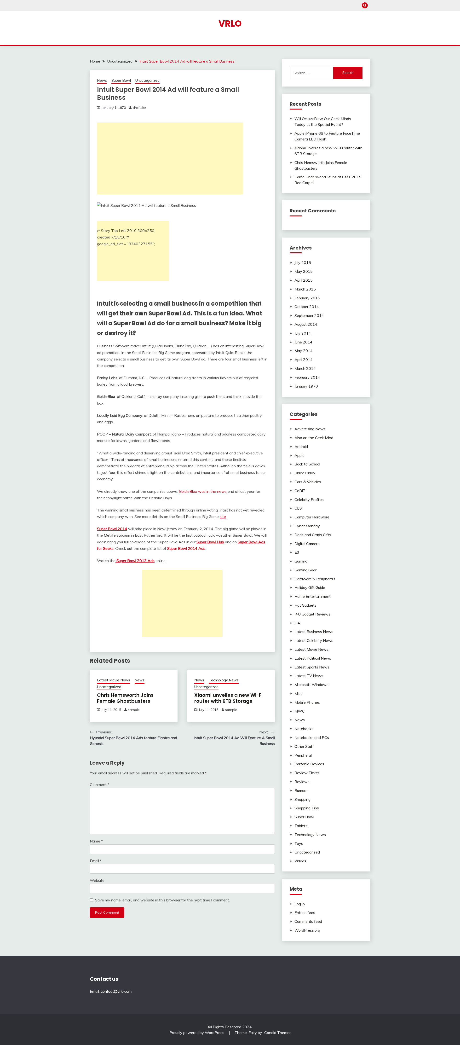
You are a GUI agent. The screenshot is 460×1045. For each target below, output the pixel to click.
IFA (297, 623)
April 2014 (303, 359)
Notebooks (303, 728)
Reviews (302, 781)
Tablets (300, 825)
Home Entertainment (312, 596)
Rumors (300, 790)
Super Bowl (121, 80)
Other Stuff (304, 746)
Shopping (302, 799)
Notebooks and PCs (311, 737)
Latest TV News (308, 675)
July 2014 (302, 333)
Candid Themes (277, 1032)
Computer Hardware (311, 517)
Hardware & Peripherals (314, 578)
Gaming (300, 561)
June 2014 (303, 342)
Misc (298, 693)
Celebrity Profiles (309, 499)
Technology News (224, 680)
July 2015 (302, 262)
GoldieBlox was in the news (203, 491)
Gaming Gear (305, 570)
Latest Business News (313, 631)
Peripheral (303, 755)
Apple (299, 455)
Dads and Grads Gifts (312, 534)
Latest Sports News (311, 667)
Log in (299, 903)
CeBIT (299, 490)
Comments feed (308, 921)
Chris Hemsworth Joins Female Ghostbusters (125, 698)
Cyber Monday (307, 525)
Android (301, 446)
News (102, 80)
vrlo (230, 23)
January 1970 (306, 386)
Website (97, 880)
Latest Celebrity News (313, 640)
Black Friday (304, 472)
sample (134, 710)
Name (96, 841)
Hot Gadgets (305, 605)
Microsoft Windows (311, 684)
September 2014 (309, 315)
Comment (99, 784)
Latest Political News (312, 658)
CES (298, 508)
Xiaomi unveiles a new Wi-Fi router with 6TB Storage (228, 698)
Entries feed (304, 912)
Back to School (307, 464)
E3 (296, 552)
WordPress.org (307, 930)
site (223, 516)
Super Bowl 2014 (112, 528)
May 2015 (303, 271)
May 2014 (303, 350)
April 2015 (303, 280)
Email (96, 860)
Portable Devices (309, 763)
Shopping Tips (306, 808)
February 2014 (307, 377)
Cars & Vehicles (307, 481)
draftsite (139, 107)
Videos (300, 861)
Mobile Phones (307, 702)
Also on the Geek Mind (313, 437)
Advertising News (310, 428)
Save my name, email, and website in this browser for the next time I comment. (162, 900)
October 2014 (306, 306)
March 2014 (305, 368)
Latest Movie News (113, 680)
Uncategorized (147, 80)
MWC (299, 711)
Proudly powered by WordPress (197, 1032)
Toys (298, 843)
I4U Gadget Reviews (312, 614)
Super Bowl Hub (210, 542)
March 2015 (305, 289)
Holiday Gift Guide (309, 587)
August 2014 (305, 324)
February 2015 (307, 298)
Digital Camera (307, 543)
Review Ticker (306, 772)
